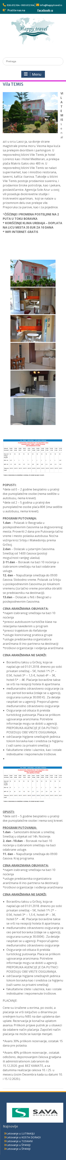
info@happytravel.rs (51, 5)
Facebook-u (45, 10)
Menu (36, 74)
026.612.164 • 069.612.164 (20, 5)
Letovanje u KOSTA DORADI (24, 1137)
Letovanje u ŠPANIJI (18, 1145)
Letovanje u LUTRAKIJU (21, 1133)
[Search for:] (33, 61)
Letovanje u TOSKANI (20, 1141)
